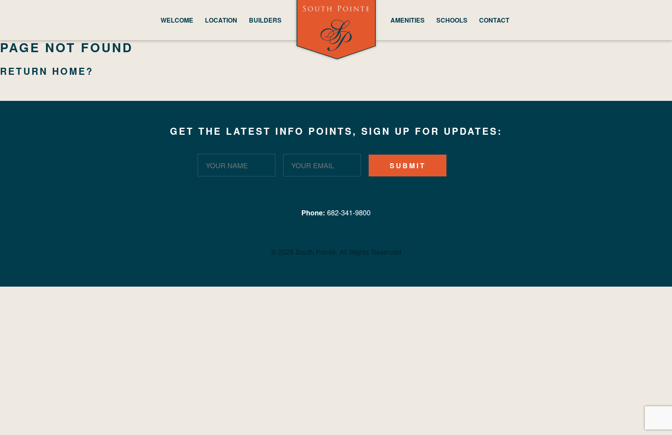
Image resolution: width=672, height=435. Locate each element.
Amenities (407, 20)
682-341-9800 (349, 212)
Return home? (47, 70)
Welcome (177, 20)
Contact (494, 20)
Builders (265, 20)
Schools (451, 20)
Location (221, 20)
